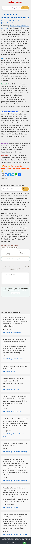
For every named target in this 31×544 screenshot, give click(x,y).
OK (24, 542)
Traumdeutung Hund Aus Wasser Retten (13, 435)
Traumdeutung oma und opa (11, 112)
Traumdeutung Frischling (11, 507)
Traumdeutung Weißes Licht (12, 411)
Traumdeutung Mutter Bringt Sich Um (15, 534)
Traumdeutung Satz (9, 371)
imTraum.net (15, 2)
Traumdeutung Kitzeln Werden (13, 359)
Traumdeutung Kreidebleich (12, 332)
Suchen (25, 7)
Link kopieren (15, 293)
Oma (9, 178)
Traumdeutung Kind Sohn (11, 389)
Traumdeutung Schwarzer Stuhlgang (15, 452)
